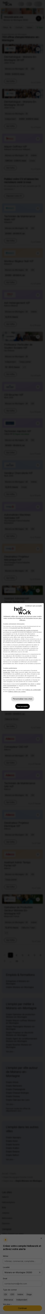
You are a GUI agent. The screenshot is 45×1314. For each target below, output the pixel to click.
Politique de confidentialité (33, 689)
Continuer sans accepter (33, 606)
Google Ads (6, 672)
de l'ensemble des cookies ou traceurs (26, 630)
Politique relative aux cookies (17, 691)
